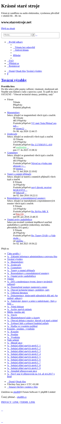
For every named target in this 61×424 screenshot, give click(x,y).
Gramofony (12, 152)
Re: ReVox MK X (39, 211)
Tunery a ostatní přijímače (19, 174)
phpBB (16, 392)
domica (19, 168)
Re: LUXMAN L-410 (41, 144)
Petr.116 (20, 214)
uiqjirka (19, 241)
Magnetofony (13, 112)
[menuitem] (24, 47)
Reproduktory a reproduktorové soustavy (26, 198)
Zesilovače (12, 134)
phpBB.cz (22, 397)
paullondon (21, 147)
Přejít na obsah (8, 28)
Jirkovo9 (20, 192)
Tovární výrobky (14, 80)
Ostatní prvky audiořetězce (19, 219)
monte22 (20, 128)
